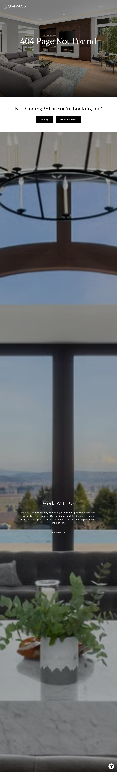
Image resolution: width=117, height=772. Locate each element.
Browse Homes (68, 119)
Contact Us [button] (58, 532)
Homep (45, 119)
